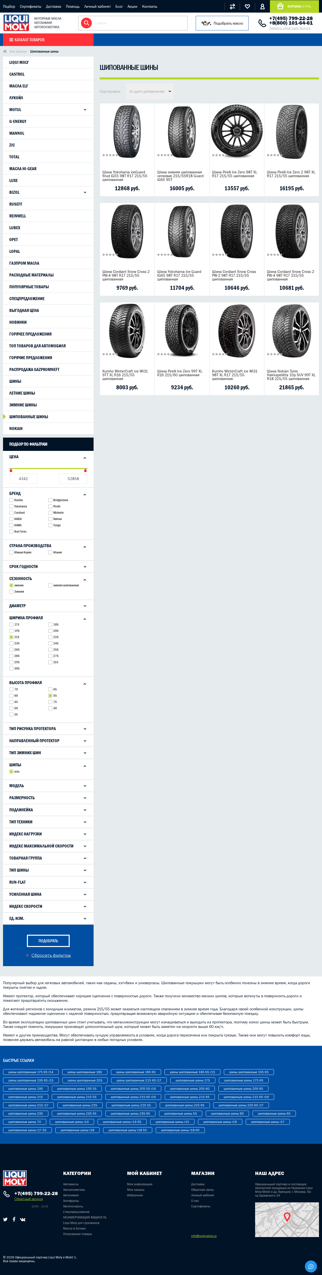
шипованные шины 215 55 (77, 1097)
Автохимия (71, 1195)
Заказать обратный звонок (289, 28)
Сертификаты (30, 6)
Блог (119, 6)
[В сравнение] (119, 188)
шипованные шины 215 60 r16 (133, 1097)
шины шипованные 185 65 (136, 1072)
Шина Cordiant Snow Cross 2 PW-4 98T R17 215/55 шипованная (126, 275)
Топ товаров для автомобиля (37, 345)
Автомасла (70, 1184)
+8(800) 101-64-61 (291, 23)
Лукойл (16, 97)
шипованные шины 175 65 (243, 1080)
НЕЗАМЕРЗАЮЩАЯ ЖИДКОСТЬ (84, 1217)
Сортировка (110, 91)
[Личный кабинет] (262, 6)
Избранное (135, 1195)
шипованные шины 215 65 (190, 1097)
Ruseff (15, 204)
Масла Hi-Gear (22, 168)
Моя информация (139, 1184)
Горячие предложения (30, 357)
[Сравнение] (232, 6)
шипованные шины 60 (227, 1113)
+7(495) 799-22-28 (291, 18)
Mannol (16, 133)
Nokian (16, 428)
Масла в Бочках (74, 1228)
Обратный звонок (28, 1199)
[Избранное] (247, 6)
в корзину (127, 137)
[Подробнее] (146, 188)
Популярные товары (29, 286)
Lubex (14, 227)
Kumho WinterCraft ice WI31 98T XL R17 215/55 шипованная (235, 375)
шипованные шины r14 (72, 1122)
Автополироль (73, 1206)
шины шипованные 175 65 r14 (30, 1072)
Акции (132, 6)
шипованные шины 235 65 (130, 1113)
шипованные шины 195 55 (77, 1089)
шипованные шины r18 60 (180, 1130)
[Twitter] (5, 1219)
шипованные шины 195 (25, 1089)
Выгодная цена (24, 310)
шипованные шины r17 (268, 1122)
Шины (15, 381)
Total (14, 156)
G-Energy (17, 121)
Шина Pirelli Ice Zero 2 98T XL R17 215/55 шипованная (291, 174)
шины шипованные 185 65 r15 (192, 1072)
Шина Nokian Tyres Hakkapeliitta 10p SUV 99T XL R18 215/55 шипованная (291, 375)
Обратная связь (202, 1190)
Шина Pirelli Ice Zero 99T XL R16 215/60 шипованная (179, 373)
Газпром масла (24, 263)
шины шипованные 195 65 (249, 1072)
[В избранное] (132, 188)
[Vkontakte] (22, 1219)
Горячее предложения (30, 334)
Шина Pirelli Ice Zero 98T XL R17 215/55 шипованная (234, 174)
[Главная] (5, 52)
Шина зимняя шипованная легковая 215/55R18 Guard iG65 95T (180, 175)
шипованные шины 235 (25, 1113)
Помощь (72, 6)
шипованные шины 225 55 (131, 1105)
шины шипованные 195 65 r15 (31, 1080)
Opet (13, 239)
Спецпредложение (27, 298)
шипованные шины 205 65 (243, 1089)
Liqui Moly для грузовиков (81, 1223)
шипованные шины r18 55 (127, 1130)
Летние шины (22, 393)
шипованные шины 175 (193, 1080)
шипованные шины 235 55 (77, 1113)
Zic (12, 145)
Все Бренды (18, 51)
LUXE (13, 180)
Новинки (18, 322)
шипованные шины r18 (77, 1130)
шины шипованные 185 (84, 1072)
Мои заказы (135, 1190)
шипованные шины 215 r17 (28, 1105)
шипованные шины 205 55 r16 (133, 1089)
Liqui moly (19, 62)
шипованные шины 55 (180, 1113)
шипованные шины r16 (220, 1122)
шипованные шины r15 (172, 1122)
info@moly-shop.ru (204, 1236)
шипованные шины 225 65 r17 (241, 1105)
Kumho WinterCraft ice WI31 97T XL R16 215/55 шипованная (125, 375)
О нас (195, 1201)
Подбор (9, 6)
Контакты (149, 6)
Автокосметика (74, 1190)
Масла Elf (18, 85)
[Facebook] (14, 1219)
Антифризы (71, 1201)
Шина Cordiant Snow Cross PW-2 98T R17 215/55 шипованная (234, 275)
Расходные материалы (31, 274)
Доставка (53, 6)
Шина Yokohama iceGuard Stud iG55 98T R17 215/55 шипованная (124, 175)
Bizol (14, 192)
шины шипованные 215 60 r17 (139, 1080)
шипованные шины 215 (25, 1097)
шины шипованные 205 (85, 1080)
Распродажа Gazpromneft (34, 369)
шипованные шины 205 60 (190, 1089)
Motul (15, 109)
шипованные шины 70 (24, 1122)
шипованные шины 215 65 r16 (246, 1097)
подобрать (48, 940)
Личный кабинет (97, 6)
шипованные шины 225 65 (185, 1105)
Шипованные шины (28, 416)
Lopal (14, 251)
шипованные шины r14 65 (122, 1122)
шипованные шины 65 (274, 1113)
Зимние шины (23, 404)
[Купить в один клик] (106, 188)
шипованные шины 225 (80, 1105)
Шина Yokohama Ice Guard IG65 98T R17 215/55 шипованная (179, 275)
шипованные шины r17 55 (27, 1130)
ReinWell (17, 215)
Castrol (16, 74)
